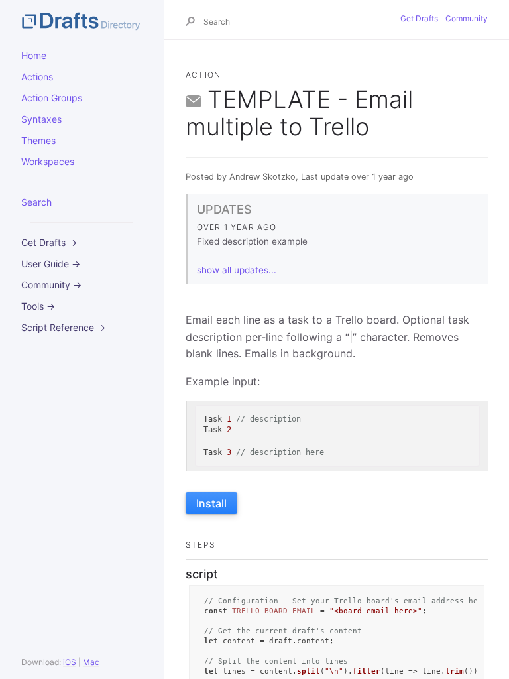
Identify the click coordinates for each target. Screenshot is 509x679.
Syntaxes (41, 119)
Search (36, 202)
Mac (91, 662)
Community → (51, 284)
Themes (38, 140)
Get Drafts (419, 18)
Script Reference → (63, 327)
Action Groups (51, 97)
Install (211, 503)
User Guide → (50, 263)
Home (33, 55)
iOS (69, 662)
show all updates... (236, 270)
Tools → (38, 306)
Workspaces (47, 161)
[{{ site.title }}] (82, 20)
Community (466, 18)
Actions (37, 76)
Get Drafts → (49, 242)
